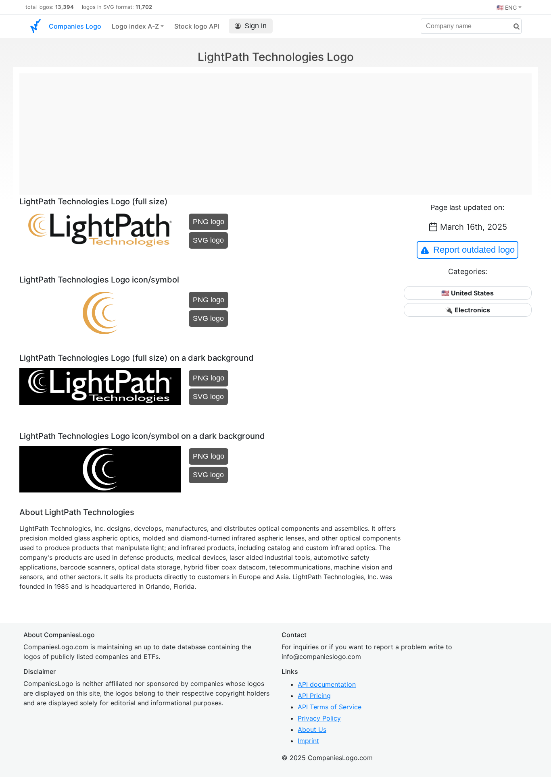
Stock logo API (196, 26)
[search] (513, 27)
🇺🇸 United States (467, 293)
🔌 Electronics (467, 310)
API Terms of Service (329, 707)
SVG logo (208, 240)
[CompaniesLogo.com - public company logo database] (35, 26)
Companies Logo (75, 26)
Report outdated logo (474, 250)
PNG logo (208, 222)
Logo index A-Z (135, 26)
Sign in (255, 26)
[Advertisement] (275, 129)
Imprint (308, 741)
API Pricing (314, 696)
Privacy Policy (319, 718)
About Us (312, 729)
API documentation (327, 684)
